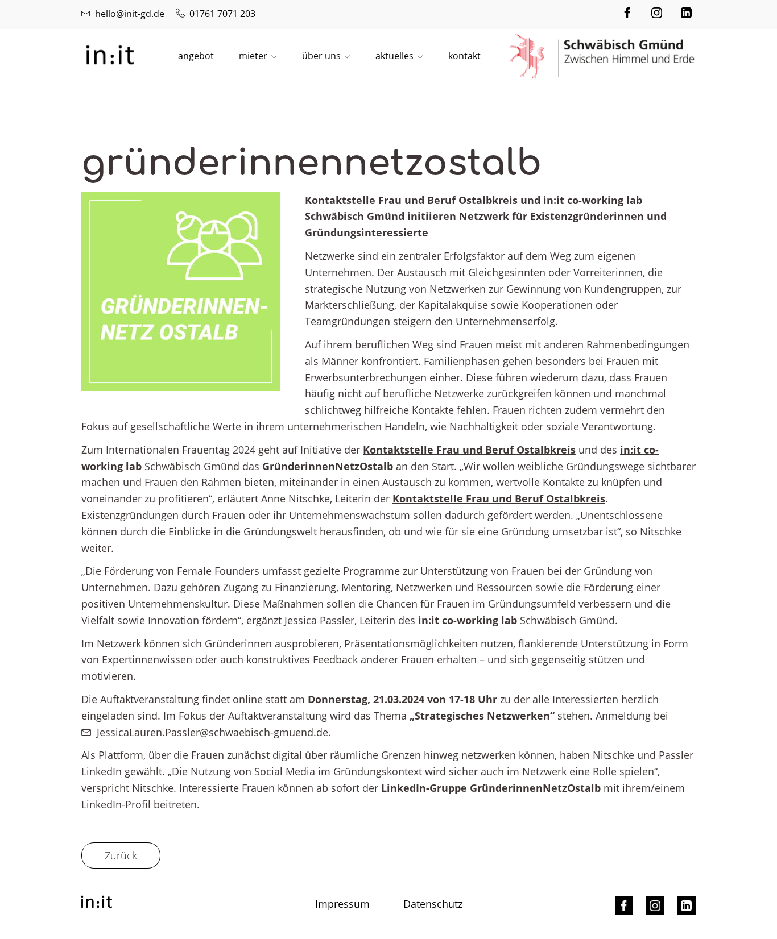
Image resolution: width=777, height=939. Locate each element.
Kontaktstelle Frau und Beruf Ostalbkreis (411, 200)
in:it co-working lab (592, 200)
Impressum (342, 904)
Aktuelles (394, 55)
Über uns (321, 55)
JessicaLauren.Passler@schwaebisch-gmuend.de (212, 732)
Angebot (196, 55)
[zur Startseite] (109, 54)
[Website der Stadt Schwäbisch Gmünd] (602, 56)
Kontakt (464, 55)
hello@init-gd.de (129, 13)
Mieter (253, 55)
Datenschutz (432, 904)
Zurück (121, 855)
